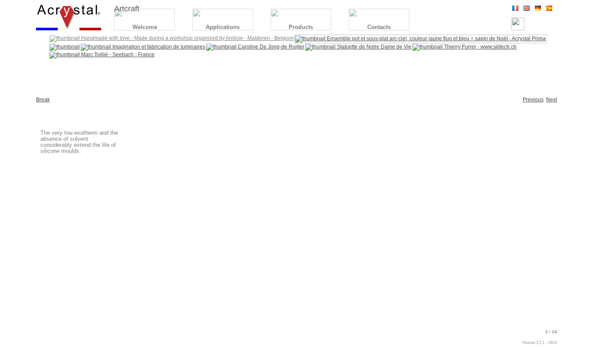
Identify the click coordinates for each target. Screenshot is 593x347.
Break (43, 100)
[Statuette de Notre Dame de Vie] (358, 47)
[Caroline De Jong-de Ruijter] (255, 47)
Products (301, 27)
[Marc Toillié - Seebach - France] (102, 55)
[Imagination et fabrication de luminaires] (143, 47)
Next (551, 100)
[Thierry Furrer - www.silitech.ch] (464, 47)
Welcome (144, 27)
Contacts (379, 27)
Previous (533, 100)
